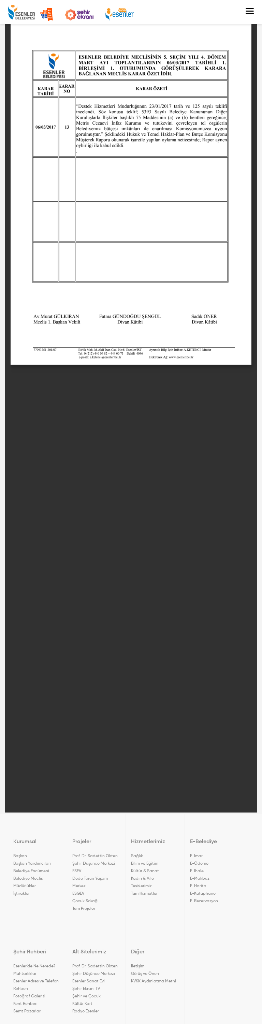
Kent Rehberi (25, 1003)
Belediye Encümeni (31, 870)
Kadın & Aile (142, 878)
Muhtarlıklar (25, 973)
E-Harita (198, 885)
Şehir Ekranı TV (79, 15)
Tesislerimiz (141, 885)
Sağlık (137, 855)
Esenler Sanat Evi (88, 980)
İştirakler (21, 893)
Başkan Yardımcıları (32, 863)
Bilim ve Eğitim (144, 863)
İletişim (137, 965)
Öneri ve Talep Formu (46, 14)
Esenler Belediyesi (21, 12)
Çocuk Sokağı (85, 900)
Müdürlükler (24, 885)
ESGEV (78, 893)
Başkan (20, 855)
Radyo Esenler (119, 14)
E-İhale (197, 870)
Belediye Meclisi (28, 878)
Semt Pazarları (27, 1010)
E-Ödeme (199, 863)
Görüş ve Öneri (145, 973)
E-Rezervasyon (204, 900)
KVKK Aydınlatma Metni (153, 980)
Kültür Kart (82, 1003)
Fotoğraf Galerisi (29, 995)
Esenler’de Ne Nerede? (34, 965)
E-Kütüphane (203, 893)
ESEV (76, 870)
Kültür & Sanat (145, 870)
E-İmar (196, 855)
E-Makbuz (199, 878)
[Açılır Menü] (250, 12)
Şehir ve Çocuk (86, 995)
